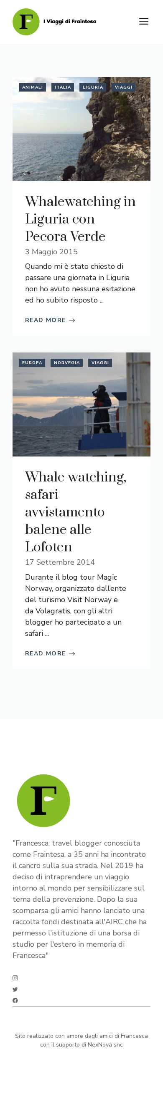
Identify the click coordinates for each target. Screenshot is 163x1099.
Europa (32, 363)
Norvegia (67, 363)
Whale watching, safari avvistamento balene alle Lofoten (75, 512)
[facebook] (15, 1000)
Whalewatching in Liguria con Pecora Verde (80, 220)
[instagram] (15, 978)
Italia (63, 87)
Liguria (93, 87)
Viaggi (123, 87)
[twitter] (15, 989)
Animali (32, 87)
